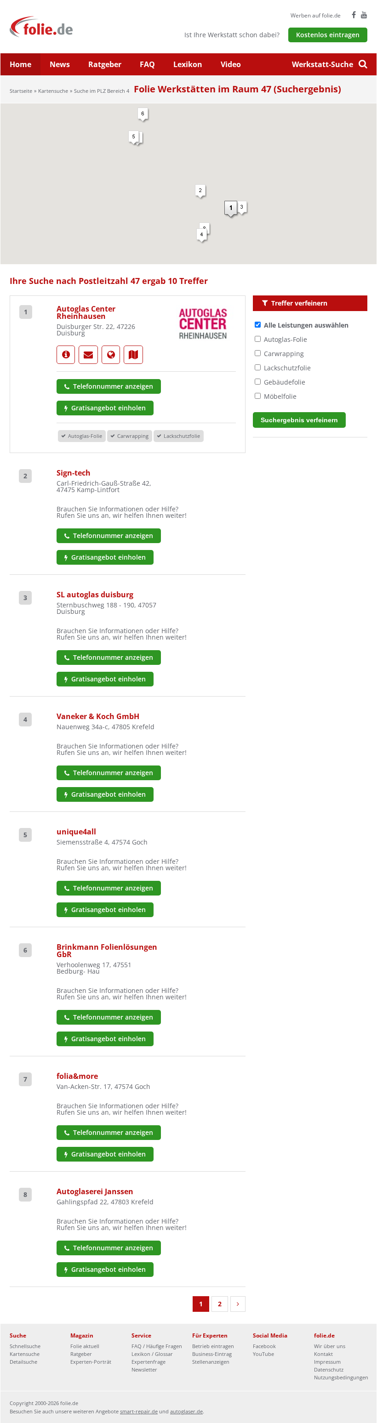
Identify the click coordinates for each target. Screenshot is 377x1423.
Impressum (327, 1361)
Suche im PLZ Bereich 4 (101, 90)
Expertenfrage (148, 1361)
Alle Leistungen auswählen (306, 325)
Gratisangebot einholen (107, 407)
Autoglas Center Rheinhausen (86, 312)
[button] (231, 210)
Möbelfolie (280, 396)
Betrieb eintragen (213, 1346)
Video (231, 64)
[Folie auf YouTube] (364, 15)
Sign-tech (74, 473)
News (60, 64)
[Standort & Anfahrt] (133, 355)
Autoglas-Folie (285, 339)
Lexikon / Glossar (152, 1353)
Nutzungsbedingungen (341, 1377)
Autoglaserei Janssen (95, 1191)
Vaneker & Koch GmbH (98, 716)
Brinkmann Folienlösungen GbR (107, 950)
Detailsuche (23, 1361)
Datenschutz (328, 1369)
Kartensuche (53, 90)
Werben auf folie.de (316, 15)
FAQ (147, 64)
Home (20, 64)
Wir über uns (329, 1346)
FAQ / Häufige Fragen (156, 1346)
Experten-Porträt (90, 1361)
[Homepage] (111, 355)
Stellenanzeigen (210, 1361)
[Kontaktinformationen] (88, 355)
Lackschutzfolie (287, 367)
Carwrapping (284, 353)
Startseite (21, 90)
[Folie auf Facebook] (354, 15)
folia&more (77, 1076)
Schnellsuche (25, 1346)
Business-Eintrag (212, 1353)
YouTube (263, 1353)
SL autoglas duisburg (95, 595)
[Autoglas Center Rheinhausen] (66, 355)
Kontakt (323, 1353)
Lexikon (187, 64)
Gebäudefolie (284, 382)
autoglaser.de (186, 1411)
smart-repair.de (139, 1411)
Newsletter (144, 1369)
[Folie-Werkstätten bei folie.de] (66, 26)
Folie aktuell (84, 1346)
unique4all (76, 832)
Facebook (264, 1346)
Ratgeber (104, 64)
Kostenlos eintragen (328, 34)
